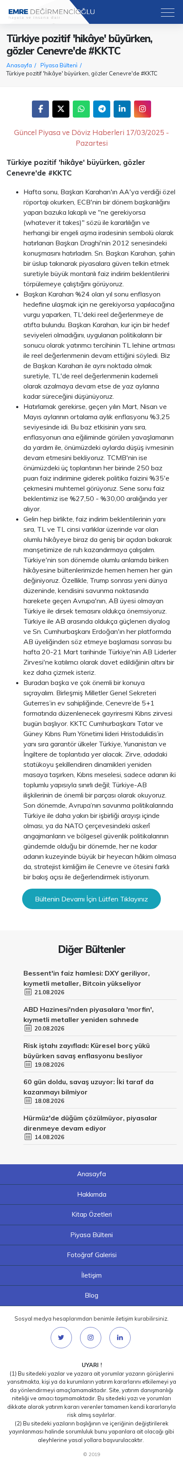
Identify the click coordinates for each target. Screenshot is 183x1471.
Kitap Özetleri (91, 1214)
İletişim (91, 1275)
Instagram (142, 109)
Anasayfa (91, 1174)
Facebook (40, 109)
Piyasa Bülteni (91, 1235)
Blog (91, 1295)
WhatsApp (81, 109)
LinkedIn (122, 109)
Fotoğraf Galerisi (92, 1255)
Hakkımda (91, 1194)
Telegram (101, 109)
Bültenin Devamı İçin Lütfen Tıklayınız (91, 899)
